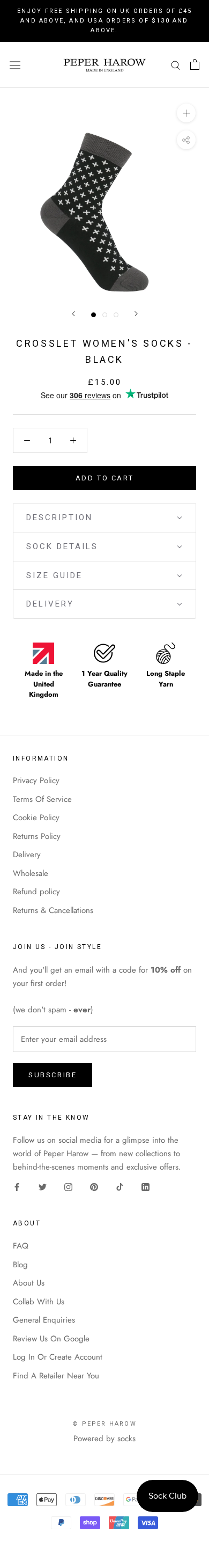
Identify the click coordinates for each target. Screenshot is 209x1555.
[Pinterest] (94, 1186)
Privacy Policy (36, 780)
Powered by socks (104, 1438)
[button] (104, 517)
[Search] (176, 64)
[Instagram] (68, 1186)
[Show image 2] (104, 314)
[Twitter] (43, 1186)
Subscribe (52, 1075)
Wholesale (30, 873)
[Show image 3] (116, 314)
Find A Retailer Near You (56, 1376)
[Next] (136, 313)
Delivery (27, 854)
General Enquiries (44, 1320)
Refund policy (36, 891)
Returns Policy (37, 836)
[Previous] (73, 313)
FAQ (20, 1246)
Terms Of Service (42, 799)
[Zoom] (186, 113)
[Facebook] (17, 1186)
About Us (28, 1283)
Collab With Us (38, 1302)
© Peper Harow (104, 1423)
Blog (20, 1265)
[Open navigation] (15, 64)
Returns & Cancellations (53, 910)
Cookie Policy (36, 817)
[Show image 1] (93, 314)
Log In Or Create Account (57, 1357)
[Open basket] (194, 64)
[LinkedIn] (145, 1186)
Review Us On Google (51, 1339)
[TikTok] (120, 1186)
